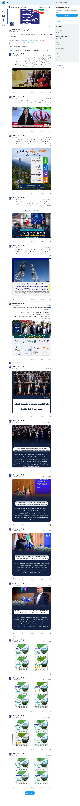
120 (13, 46)
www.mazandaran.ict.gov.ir (30, 40)
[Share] (50, 92)
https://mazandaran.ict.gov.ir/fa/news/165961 (26, 211)
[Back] (10, 7)
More (57, 60)
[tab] (10, 50)
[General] (51, 34)
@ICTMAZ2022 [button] (16, 56)
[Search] (49, 7)
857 (22, 46)
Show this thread (18, 363)
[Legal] (51, 37)
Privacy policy (59, 65)
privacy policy (67, 20)
